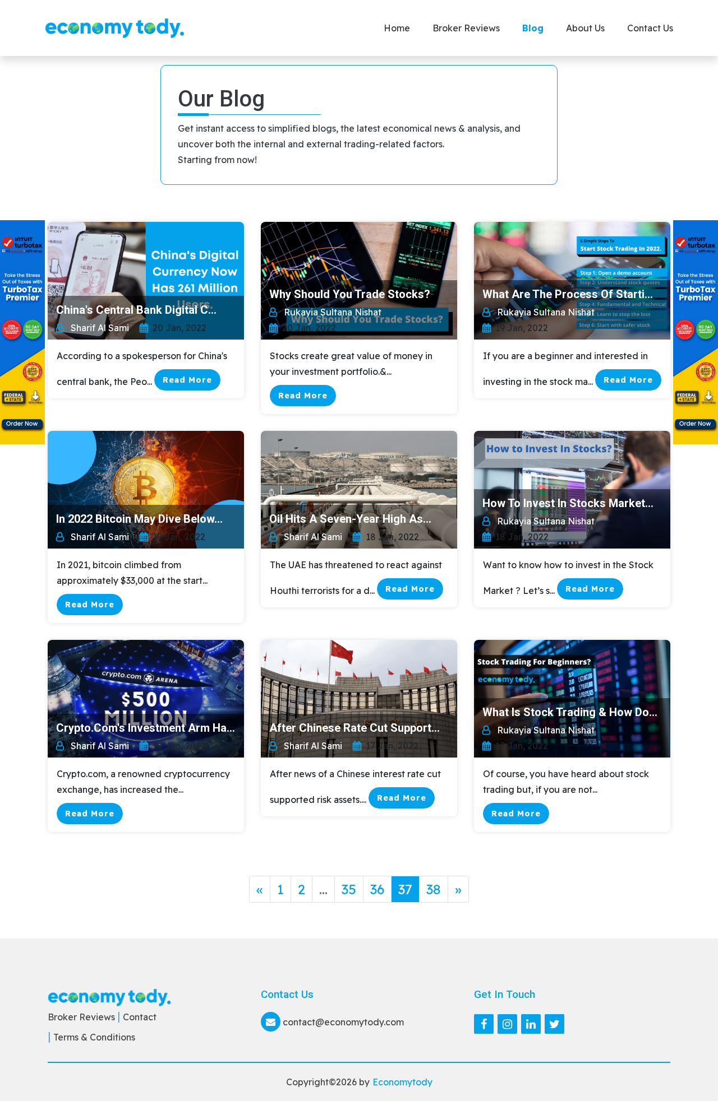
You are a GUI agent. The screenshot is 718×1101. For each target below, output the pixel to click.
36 (377, 889)
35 (349, 889)
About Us (585, 28)
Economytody (402, 1082)
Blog (533, 28)
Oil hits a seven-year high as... (350, 519)
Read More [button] (187, 380)
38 (433, 889)
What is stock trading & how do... (569, 712)
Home (397, 28)
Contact (140, 1017)
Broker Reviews (466, 28)
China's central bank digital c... (136, 310)
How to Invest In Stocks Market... (567, 503)
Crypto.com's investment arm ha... (145, 728)
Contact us (650, 28)
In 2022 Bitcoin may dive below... (139, 519)
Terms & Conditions (94, 1037)
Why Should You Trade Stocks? (349, 294)
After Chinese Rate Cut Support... (354, 728)
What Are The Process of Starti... (567, 294)
